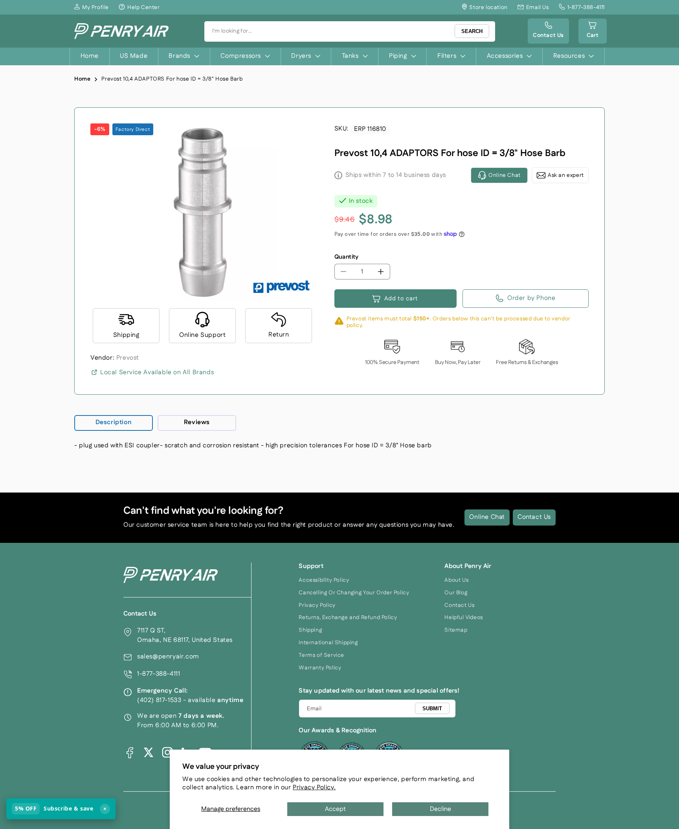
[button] (592, 31)
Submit (432, 708)
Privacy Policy (317, 605)
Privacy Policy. (314, 787)
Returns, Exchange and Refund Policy (348, 617)
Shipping (310, 630)
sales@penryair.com (168, 656)
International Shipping (328, 643)
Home (82, 79)
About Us (456, 580)
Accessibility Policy (324, 580)
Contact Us (534, 517)
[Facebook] (129, 752)
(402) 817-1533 (159, 700)
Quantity (346, 257)
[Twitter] (148, 752)
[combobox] (349, 31)
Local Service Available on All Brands (157, 372)
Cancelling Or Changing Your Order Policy (354, 593)
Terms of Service (321, 655)
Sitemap (455, 630)
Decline (440, 809)
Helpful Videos (463, 617)
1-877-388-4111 (158, 673)
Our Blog (455, 593)
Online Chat (487, 517)
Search (472, 31)
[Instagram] (167, 752)
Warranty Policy (320, 668)
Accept (335, 809)
